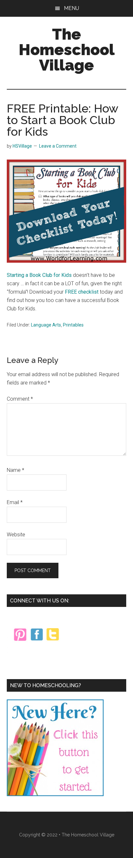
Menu (71, 8)
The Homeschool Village (67, 49)
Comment (20, 399)
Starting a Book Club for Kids (39, 275)
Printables (73, 324)
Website (16, 534)
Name (15, 470)
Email (15, 502)
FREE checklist (81, 292)
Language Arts (46, 324)
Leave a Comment (58, 146)
